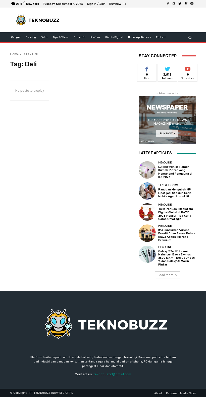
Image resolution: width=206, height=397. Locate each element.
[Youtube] (192, 4)
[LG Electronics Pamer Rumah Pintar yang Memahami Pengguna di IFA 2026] (147, 169)
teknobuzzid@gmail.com (112, 374)
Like (147, 68)
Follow (167, 68)
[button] (190, 37)
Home (14, 54)
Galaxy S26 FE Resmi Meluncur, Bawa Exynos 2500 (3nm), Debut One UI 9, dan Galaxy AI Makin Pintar (176, 258)
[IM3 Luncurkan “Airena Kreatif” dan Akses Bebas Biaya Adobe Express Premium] (147, 233)
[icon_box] (118, 4)
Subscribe (188, 68)
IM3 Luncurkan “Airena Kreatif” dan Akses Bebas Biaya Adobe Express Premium (176, 235)
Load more (166, 275)
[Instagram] (174, 4)
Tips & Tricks (168, 185)
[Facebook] (168, 4)
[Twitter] (180, 4)
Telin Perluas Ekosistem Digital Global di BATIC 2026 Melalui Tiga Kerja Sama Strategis (175, 214)
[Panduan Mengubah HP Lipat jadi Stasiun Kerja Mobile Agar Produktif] (147, 191)
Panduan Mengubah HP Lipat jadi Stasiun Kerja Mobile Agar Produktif (174, 193)
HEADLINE (165, 162)
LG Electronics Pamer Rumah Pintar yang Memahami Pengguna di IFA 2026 (175, 172)
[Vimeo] (186, 4)
